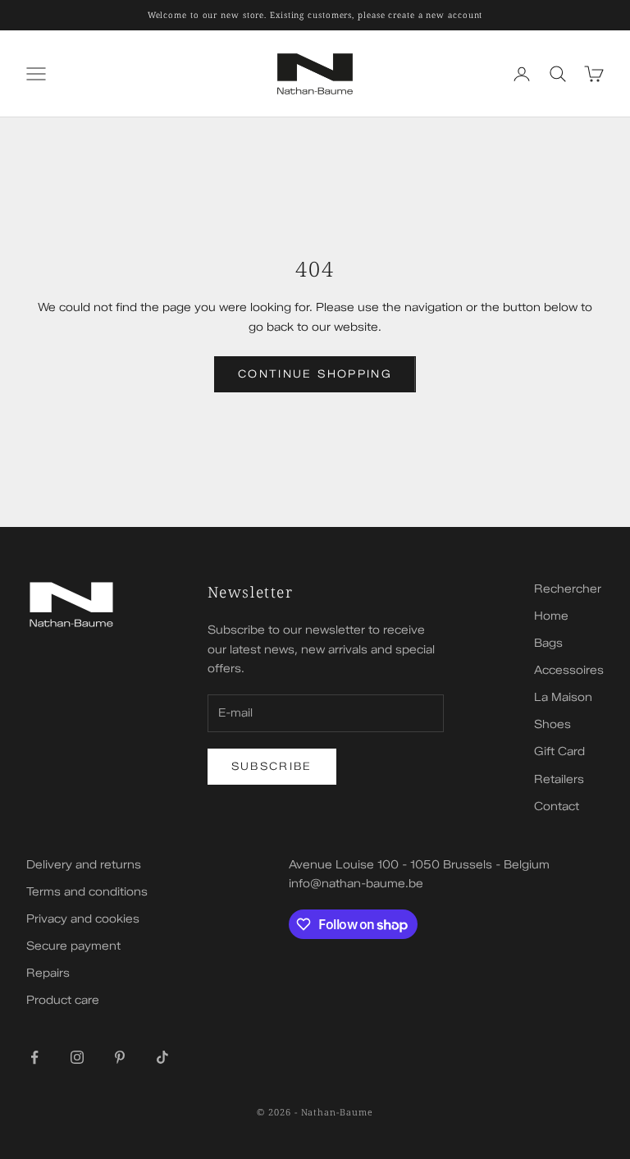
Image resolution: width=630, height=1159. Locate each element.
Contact (556, 806)
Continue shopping (315, 373)
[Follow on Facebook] (34, 1057)
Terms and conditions (87, 892)
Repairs (48, 973)
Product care (62, 1000)
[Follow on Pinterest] (120, 1057)
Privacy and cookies (82, 919)
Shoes (552, 724)
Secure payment (73, 946)
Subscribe (272, 765)
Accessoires (569, 670)
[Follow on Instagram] (77, 1057)
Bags (548, 643)
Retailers (559, 779)
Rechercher (567, 589)
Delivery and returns (83, 865)
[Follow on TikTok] (162, 1057)
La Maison (563, 697)
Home (551, 616)
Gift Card (559, 751)
